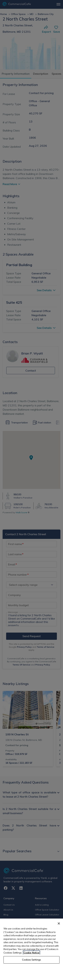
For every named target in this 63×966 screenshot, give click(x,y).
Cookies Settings (31, 959)
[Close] (59, 923)
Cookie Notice (31, 952)
